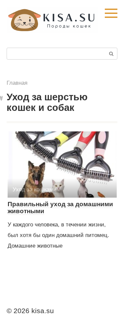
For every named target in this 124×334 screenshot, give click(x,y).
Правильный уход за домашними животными (60, 208)
